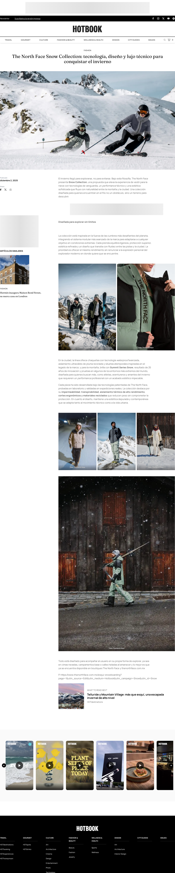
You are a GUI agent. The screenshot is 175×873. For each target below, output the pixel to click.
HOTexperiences (6, 854)
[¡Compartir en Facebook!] (0, 190)
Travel (8, 40)
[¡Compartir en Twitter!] (5, 190)
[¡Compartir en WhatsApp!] (11, 190)
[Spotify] (173, 18)
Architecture (51, 849)
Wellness (95, 852)
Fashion (87, 50)
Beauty (71, 847)
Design (115, 40)
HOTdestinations (6, 844)
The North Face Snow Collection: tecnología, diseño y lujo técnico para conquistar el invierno (87, 58)
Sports (94, 847)
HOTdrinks (27, 849)
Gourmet (25, 40)
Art (47, 844)
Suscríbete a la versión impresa (27, 18)
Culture (43, 40)
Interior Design (120, 854)
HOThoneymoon (6, 858)
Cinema (49, 854)
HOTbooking (5, 849)
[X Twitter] (163, 18)
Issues (151, 40)
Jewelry (72, 857)
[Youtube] (168, 18)
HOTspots (27, 844)
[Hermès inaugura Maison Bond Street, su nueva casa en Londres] (14, 269)
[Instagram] (158, 18)
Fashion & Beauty (66, 40)
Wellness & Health (93, 40)
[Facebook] (153, 18)
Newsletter (4, 18)
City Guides (134, 40)
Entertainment (52, 863)
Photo (48, 867)
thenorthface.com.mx (133, 668)
